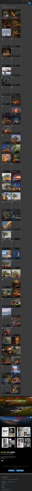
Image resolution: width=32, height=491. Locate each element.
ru (3, 487)
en (2, 487)
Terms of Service (15, 479)
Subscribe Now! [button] (11, 470)
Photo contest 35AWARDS (5, 477)
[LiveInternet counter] (3, 478)
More (2, 460)
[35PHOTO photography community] (4, 1)
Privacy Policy (12, 479)
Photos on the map (5, 483)
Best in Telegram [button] (20, 470)
